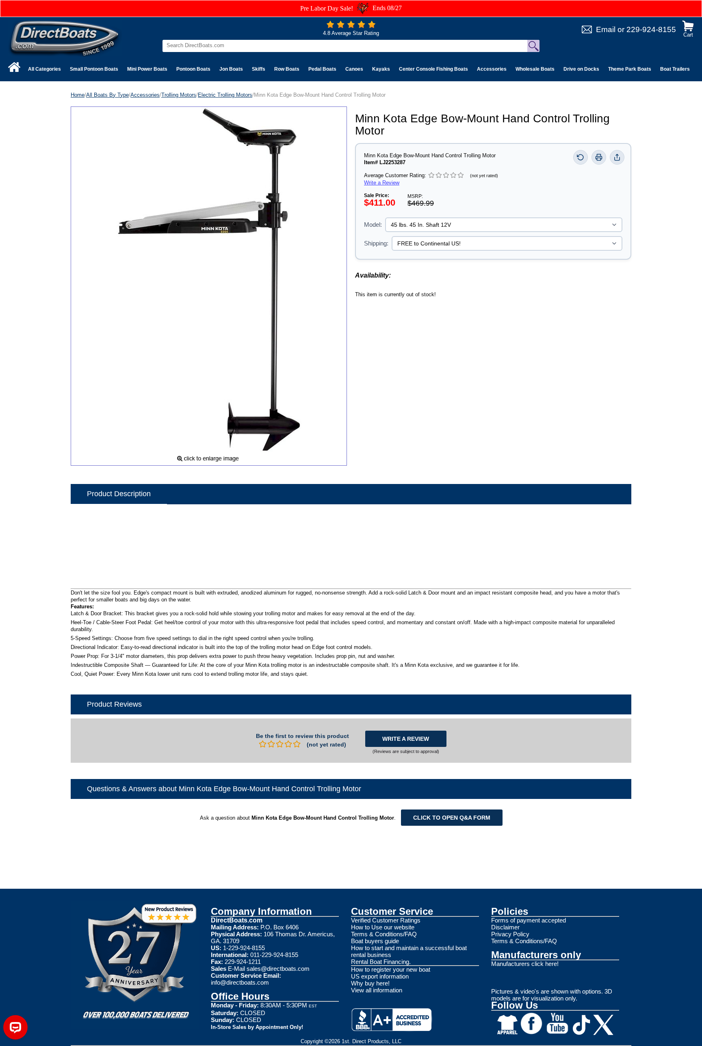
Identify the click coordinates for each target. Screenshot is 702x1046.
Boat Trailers (675, 69)
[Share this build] (617, 157)
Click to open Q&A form (451, 817)
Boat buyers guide (375, 940)
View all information (376, 990)
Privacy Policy (510, 934)
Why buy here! (370, 983)
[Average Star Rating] (351, 26)
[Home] (14, 67)
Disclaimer (505, 927)
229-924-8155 (651, 29)
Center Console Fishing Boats (433, 69)
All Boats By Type (107, 95)
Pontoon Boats (193, 69)
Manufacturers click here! (525, 963)
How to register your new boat (390, 969)
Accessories (492, 69)
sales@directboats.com (278, 968)
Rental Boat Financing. (381, 961)
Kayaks (381, 69)
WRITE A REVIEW (405, 739)
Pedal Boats (322, 69)
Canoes (354, 69)
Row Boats (286, 69)
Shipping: (376, 243)
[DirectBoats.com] (65, 38)
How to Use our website (382, 927)
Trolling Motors (178, 95)
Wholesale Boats (535, 69)
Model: (373, 224)
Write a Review (381, 183)
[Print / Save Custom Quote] (599, 157)
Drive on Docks (581, 69)
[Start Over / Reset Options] (580, 157)
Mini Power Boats (147, 69)
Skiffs (258, 69)
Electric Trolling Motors (225, 95)
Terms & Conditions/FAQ (384, 934)
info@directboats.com (240, 982)
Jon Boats (231, 69)
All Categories (44, 69)
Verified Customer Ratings (385, 920)
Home (77, 95)
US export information (380, 976)
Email (605, 29)
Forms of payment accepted (528, 920)
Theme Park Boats (629, 69)
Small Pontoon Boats (94, 69)
